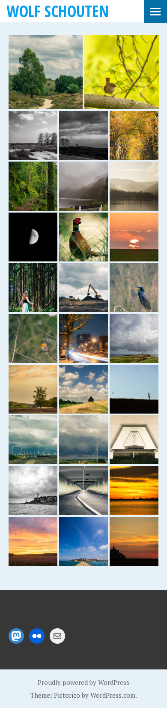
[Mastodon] (16, 636)
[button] (46, 72)
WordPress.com (112, 695)
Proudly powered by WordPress (83, 682)
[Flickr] (37, 636)
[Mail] (57, 636)
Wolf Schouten (57, 11)
